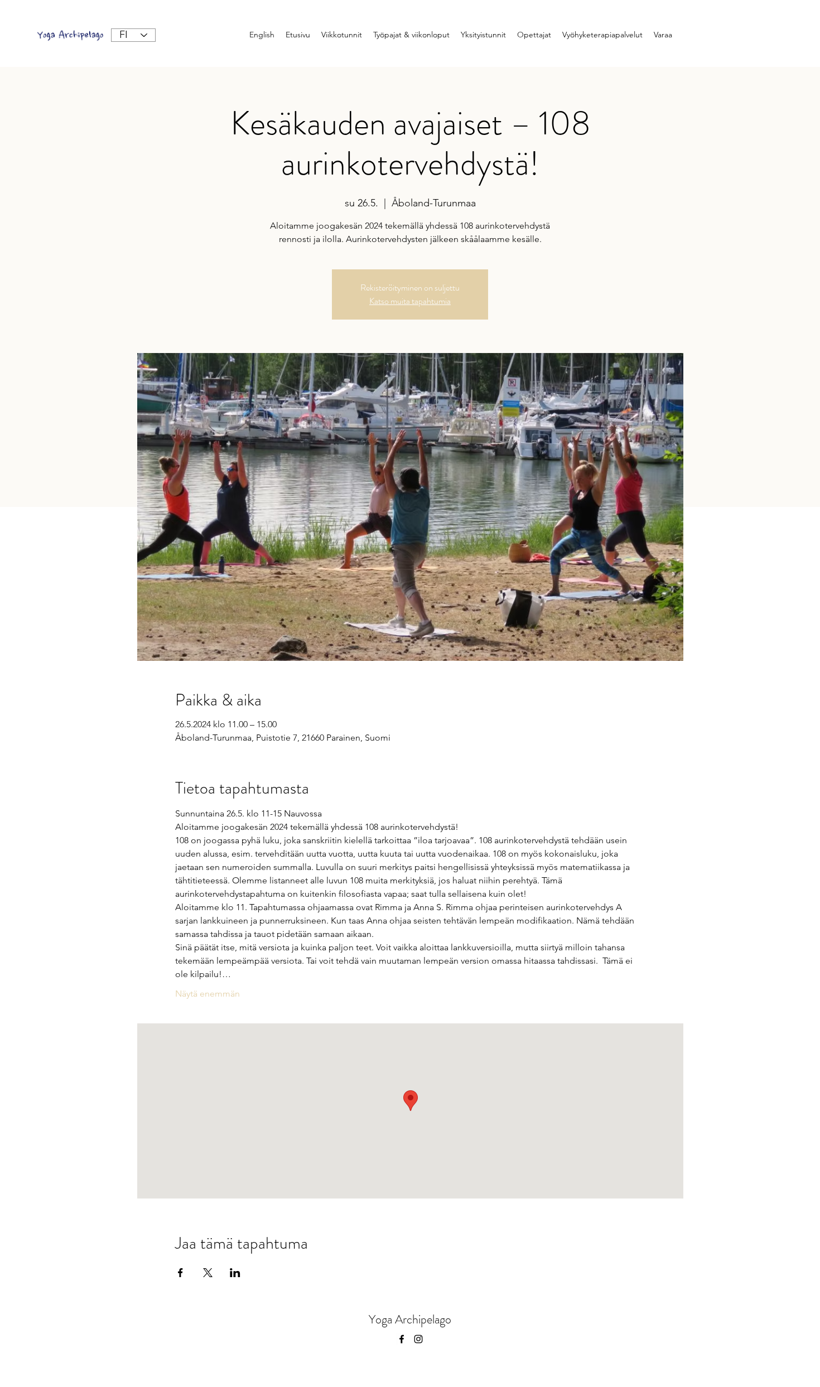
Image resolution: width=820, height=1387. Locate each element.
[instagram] (418, 1339)
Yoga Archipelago (410, 1319)
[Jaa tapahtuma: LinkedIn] (235, 1272)
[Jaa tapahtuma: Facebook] (180, 1272)
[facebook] (401, 1339)
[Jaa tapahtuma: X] (207, 1272)
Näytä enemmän (207, 993)
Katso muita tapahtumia (410, 300)
